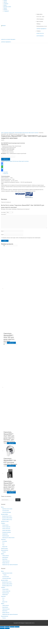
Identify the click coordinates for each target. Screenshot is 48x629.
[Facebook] (24, 163)
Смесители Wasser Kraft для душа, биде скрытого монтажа (26, 132)
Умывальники (5, 594)
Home (2, 132)
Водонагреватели (4, 550)
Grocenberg (4, 541)
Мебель (2, 553)
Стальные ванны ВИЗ (6, 512)
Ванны (2, 507)
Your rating (3, 212)
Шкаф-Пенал (4, 559)
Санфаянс (3, 523)
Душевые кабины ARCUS (7, 517)
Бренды (5, 5)
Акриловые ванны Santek (7, 508)
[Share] (7, 626)
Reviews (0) (6, 173)
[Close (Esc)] (2, 626)
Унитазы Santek (5, 525)
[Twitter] (24, 165)
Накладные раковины (6, 532)
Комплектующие (5, 535)
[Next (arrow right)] (7, 628)
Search (18, 499)
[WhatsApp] (24, 167)
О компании (6, 3)
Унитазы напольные (6, 528)
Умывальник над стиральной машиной (10, 564)
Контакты (5, 9)
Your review (3, 214)
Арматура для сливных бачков (8, 537)
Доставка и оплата (7, 6)
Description (6, 172)
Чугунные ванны (5, 510)
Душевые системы (5, 521)
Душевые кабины (4, 514)
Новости (5, 2)
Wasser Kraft (4, 546)
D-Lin (3, 598)
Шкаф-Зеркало (5, 557)
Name (2, 231)
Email (2, 234)
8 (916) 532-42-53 (40, 33)
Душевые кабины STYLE (7, 519)
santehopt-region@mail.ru (41, 28)
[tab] (25, 172)
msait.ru (32, 622)
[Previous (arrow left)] (2, 628)
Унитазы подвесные (6, 526)
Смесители (3, 539)
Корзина (5, 8)
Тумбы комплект (5, 555)
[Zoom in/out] (17, 626)
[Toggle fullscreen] (12, 626)
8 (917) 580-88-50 (40, 35)
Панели (5, 574)
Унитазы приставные (6, 530)
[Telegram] (24, 168)
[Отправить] (24, 170)
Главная (5, 0)
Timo (3, 544)
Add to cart (6, 159)
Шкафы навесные (5, 562)
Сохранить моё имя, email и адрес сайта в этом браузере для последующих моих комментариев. (21, 237)
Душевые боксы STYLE (6, 516)
